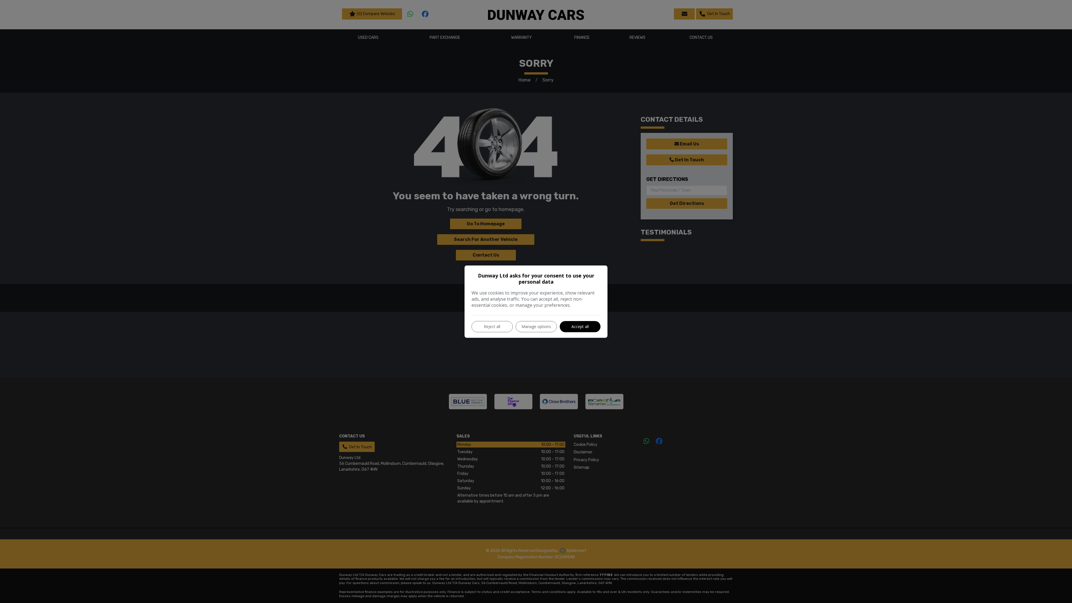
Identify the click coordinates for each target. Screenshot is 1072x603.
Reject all (492, 326)
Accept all (580, 326)
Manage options (536, 326)
